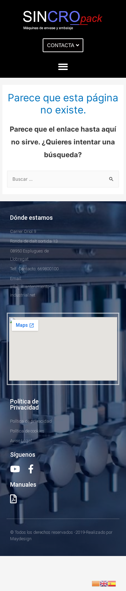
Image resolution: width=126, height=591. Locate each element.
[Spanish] (112, 583)
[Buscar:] (63, 179)
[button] (63, 45)
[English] (104, 583)
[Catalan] (96, 583)
